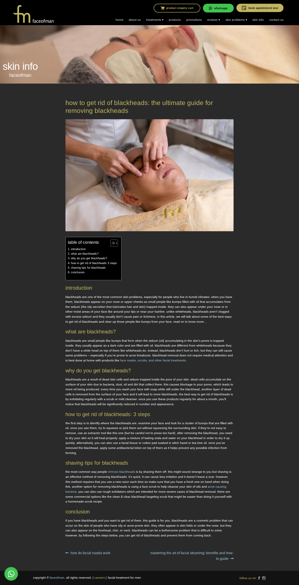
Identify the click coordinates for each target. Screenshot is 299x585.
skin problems (235, 19)
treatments (153, 19)
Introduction (78, 249)
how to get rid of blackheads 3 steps (94, 263)
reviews (212, 19)
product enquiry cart (179, 8)
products (175, 19)
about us (135, 19)
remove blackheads (121, 471)
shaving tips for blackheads (88, 267)
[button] (112, 243)
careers (99, 577)
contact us (276, 19)
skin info (258, 19)
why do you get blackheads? (89, 258)
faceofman (57, 577)
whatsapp (221, 8)
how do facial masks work (90, 553)
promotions (194, 19)
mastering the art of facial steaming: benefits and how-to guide (192, 555)
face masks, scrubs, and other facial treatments (153, 360)
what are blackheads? (84, 253)
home (119, 19)
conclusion (77, 272)
